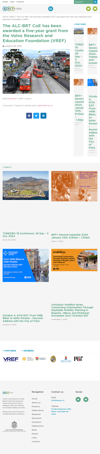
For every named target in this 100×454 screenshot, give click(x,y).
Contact (36, 442)
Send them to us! (45, 106)
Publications (37, 426)
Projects (36, 407)
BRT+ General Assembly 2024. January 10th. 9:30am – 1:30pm (81, 108)
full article (12, 99)
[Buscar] (95, 2)
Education (37, 418)
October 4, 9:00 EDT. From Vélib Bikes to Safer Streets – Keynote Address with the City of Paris (23, 318)
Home (5, 17)
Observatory (38, 410)
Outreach (36, 422)
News (12, 17)
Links (34, 438)
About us (36, 403)
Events (35, 434)
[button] (50, 8)
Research (36, 414)
